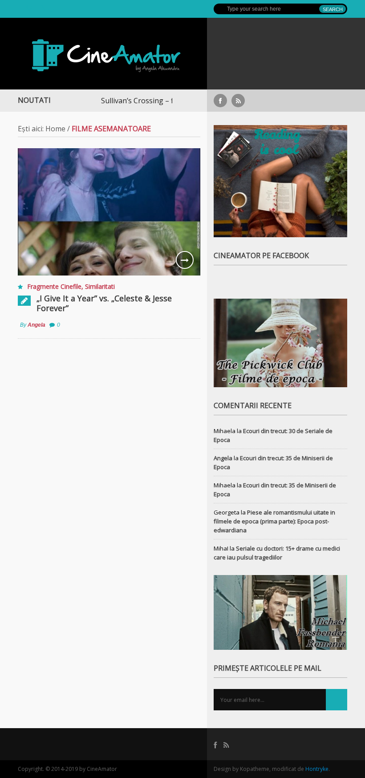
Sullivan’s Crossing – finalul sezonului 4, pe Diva (161, 100)
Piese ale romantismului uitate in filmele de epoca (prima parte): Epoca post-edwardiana (274, 521)
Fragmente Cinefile (54, 286)
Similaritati (100, 286)
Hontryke (316, 769)
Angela (36, 325)
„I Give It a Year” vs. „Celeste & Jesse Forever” (104, 303)
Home (55, 129)
